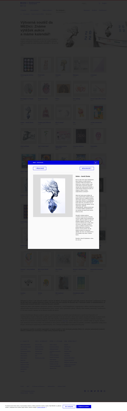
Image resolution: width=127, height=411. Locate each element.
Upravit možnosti (41, 407)
